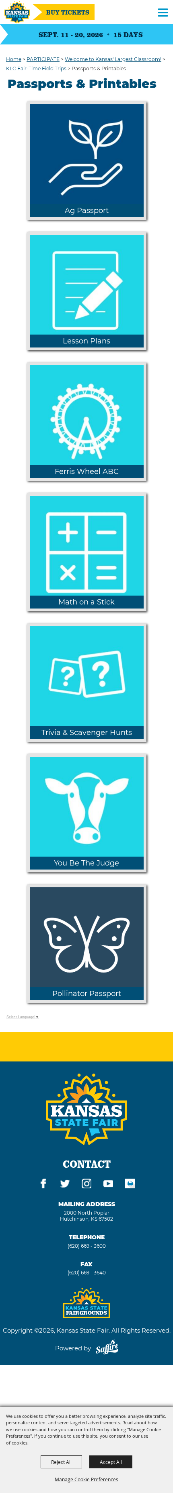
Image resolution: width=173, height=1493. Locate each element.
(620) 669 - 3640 (87, 1273)
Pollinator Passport (86, 993)
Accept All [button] (111, 1462)
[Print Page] (130, 1185)
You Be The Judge (86, 863)
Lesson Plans (86, 341)
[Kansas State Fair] (17, 12)
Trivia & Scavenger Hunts (86, 732)
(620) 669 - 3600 (87, 1246)
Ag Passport (87, 210)
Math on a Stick (86, 602)
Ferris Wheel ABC (87, 471)
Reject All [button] (61, 1462)
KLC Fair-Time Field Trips (36, 68)
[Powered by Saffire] (107, 1348)
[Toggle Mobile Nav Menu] (163, 12)
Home (13, 59)
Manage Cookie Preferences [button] (86, 1479)
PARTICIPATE (43, 59)
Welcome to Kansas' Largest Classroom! (113, 59)
